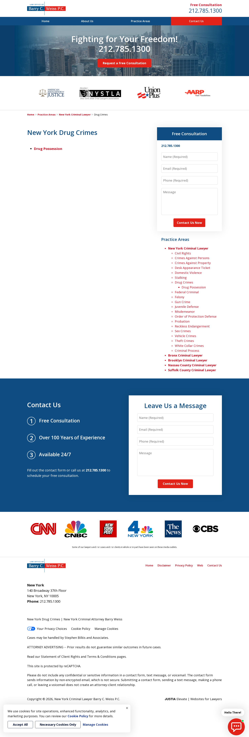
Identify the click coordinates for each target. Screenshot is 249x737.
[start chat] (236, 726)
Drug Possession (48, 148)
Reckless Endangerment (192, 326)
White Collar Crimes (189, 346)
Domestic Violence (188, 273)
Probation (182, 321)
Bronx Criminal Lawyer (185, 355)
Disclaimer (164, 565)
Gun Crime (182, 302)
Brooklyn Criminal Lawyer (187, 360)
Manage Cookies (106, 629)
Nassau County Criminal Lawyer (192, 365)
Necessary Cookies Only (58, 724)
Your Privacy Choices (52, 629)
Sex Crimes (183, 331)
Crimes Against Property (193, 263)
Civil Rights (183, 253)
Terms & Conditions (101, 657)
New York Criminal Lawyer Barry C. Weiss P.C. (87, 699)
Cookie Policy (80, 629)
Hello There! (232, 712)
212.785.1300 (205, 10)
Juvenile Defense (187, 307)
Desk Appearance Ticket (192, 268)
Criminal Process (187, 351)
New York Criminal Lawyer (75, 114)
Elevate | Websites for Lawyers (193, 699)
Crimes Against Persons (192, 258)
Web (200, 565)
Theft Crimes (184, 341)
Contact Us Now (189, 223)
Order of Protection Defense (195, 316)
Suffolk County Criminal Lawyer (192, 370)
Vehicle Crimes (185, 336)
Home (45, 21)
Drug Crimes (184, 282)
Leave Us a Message (175, 405)
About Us (87, 21)
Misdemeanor (185, 312)
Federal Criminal (187, 292)
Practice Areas (140, 21)
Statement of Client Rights (60, 657)
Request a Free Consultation (124, 63)
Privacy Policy (184, 565)
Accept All (20, 724)
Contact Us (196, 21)
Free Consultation (206, 5)
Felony (179, 297)
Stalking (181, 278)
